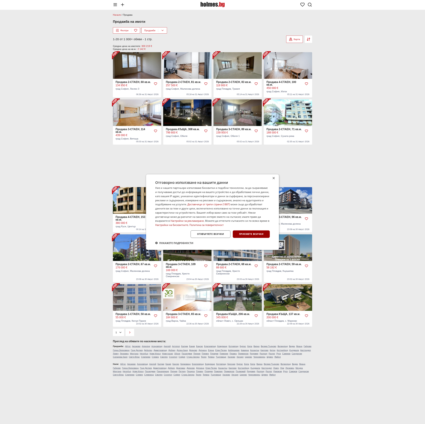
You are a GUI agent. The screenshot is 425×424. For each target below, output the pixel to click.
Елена (211, 350)
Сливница (149, 375)
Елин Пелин (221, 350)
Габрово (307, 346)
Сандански (297, 354)
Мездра (299, 368)
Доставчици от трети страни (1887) (208, 204)
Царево (248, 357)
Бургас (243, 346)
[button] (174, 243)
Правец (233, 354)
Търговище (221, 357)
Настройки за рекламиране (187, 220)
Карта (297, 39)
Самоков (286, 354)
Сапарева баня (120, 357)
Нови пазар (167, 354)
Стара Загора (193, 357)
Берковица (185, 364)
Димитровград (160, 350)
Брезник (231, 364)
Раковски (277, 371)
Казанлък (254, 350)
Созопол (173, 357)
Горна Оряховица (121, 350)
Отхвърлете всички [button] (210, 234)
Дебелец (148, 350)
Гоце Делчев (137, 350)
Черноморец (259, 357)
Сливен (155, 357)
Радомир (254, 354)
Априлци (146, 346)
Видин (292, 346)
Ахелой (167, 346)
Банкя (192, 346)
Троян (204, 357)
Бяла (249, 346)
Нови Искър (155, 354)
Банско (199, 346)
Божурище (222, 346)
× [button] (273, 178)
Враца (299, 346)
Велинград (283, 346)
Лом (282, 368)
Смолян (164, 357)
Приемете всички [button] (251, 234)
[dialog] (212, 212)
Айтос (128, 346)
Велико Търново (268, 346)
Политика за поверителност (206, 225)
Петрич (182, 371)
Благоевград (210, 346)
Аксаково (136, 346)
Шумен (270, 357)
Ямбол (277, 357)
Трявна (211, 357)
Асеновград (156, 346)
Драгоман (180, 368)
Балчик (184, 346)
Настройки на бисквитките (171, 225)
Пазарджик (187, 354)
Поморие (224, 354)
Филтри (124, 30)
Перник (196, 354)
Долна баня (182, 350)
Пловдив (214, 354)
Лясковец (124, 354)
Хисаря (240, 357)
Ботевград (233, 346)
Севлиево (145, 357)
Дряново (193, 350)
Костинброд (282, 350)
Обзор (177, 354)
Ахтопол (176, 346)
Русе (278, 354)
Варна (256, 346)
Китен (272, 350)
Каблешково (234, 350)
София (182, 357)
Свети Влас (134, 357)
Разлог (272, 354)
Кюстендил (305, 350)
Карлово (264, 350)
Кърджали (294, 350)
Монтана (134, 354)
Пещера (191, 371)
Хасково (231, 357)
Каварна (245, 350)
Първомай (241, 371)
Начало (117, 14)
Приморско (243, 354)
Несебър (144, 354)
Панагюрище (163, 371)
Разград (263, 354)
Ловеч (116, 354)
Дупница (203, 350)
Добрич (171, 350)
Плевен (205, 354)
